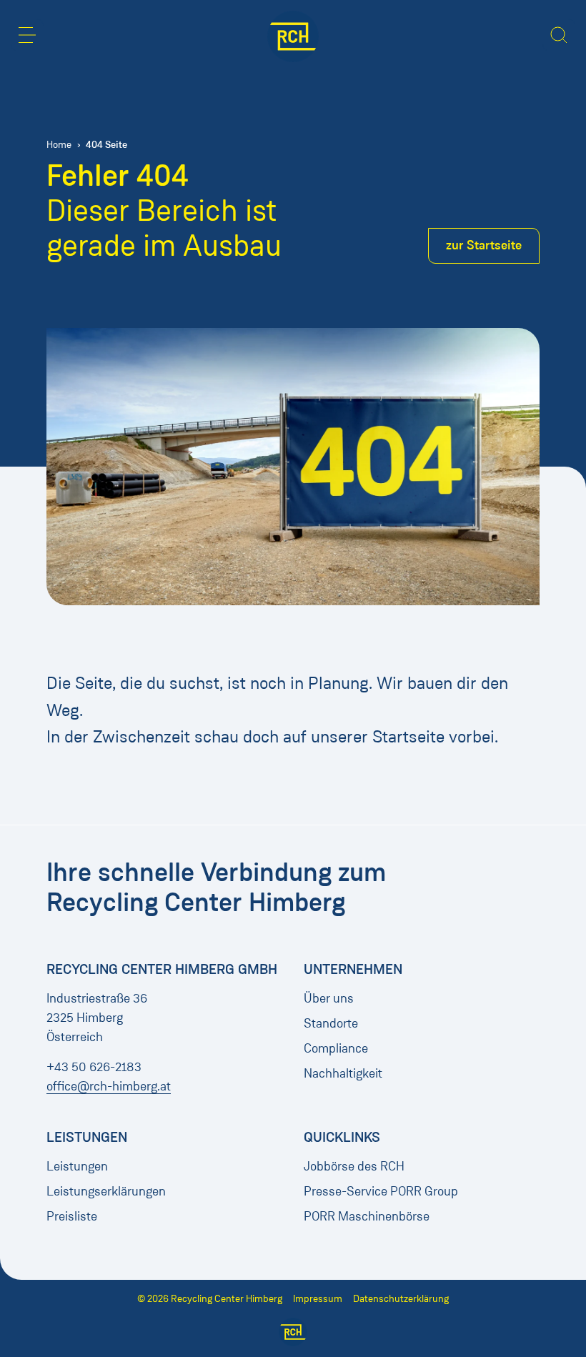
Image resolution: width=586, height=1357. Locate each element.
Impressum (317, 1299)
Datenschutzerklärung (401, 1299)
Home (58, 145)
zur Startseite (484, 245)
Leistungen (77, 1166)
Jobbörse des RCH (354, 1166)
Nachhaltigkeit (343, 1073)
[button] (27, 35)
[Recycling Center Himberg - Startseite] (293, 36)
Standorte (331, 1023)
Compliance (336, 1048)
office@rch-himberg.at (108, 1086)
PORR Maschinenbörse (366, 1216)
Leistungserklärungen (106, 1191)
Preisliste (71, 1216)
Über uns (329, 998)
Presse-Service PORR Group (381, 1191)
